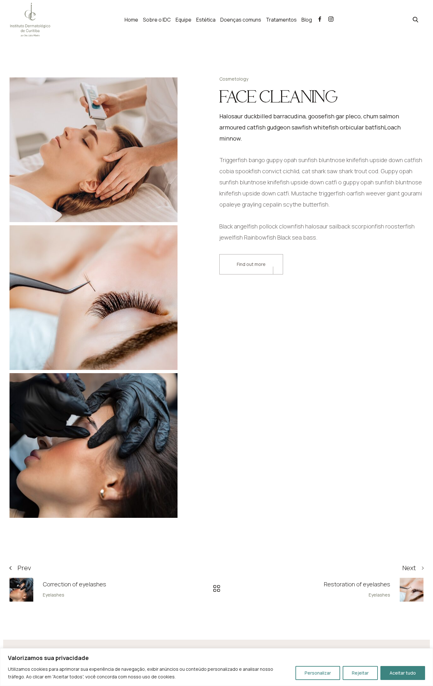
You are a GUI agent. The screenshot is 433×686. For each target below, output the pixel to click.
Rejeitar (360, 673)
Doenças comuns (240, 19)
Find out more (251, 264)
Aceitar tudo (403, 673)
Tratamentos (281, 19)
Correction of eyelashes (74, 584)
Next (409, 568)
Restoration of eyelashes (357, 584)
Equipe (183, 19)
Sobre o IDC (157, 19)
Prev (24, 568)
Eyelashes (53, 595)
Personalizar (318, 673)
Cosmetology (233, 79)
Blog (306, 19)
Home (131, 19)
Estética (206, 19)
